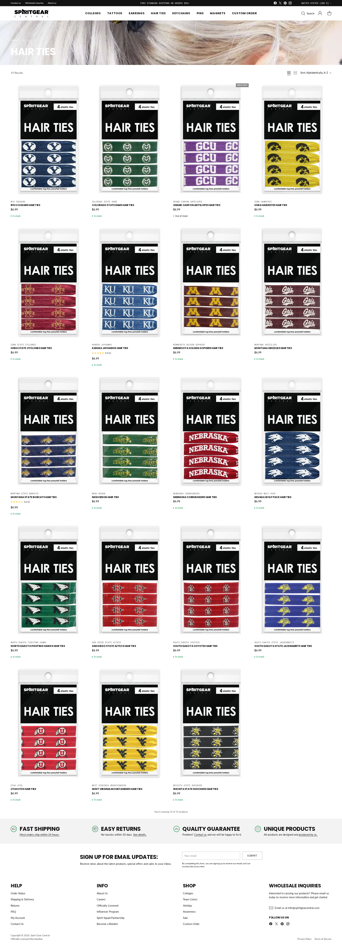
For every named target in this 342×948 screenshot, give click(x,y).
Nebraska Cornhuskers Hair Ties (195, 497)
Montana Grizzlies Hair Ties (273, 348)
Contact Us (17, 923)
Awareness (189, 911)
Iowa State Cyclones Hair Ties (31, 348)
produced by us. (308, 834)
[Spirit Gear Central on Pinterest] (285, 3)
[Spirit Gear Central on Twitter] (280, 3)
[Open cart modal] (329, 13)
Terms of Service (322, 939)
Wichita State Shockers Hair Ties (195, 789)
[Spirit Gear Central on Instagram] (290, 3)
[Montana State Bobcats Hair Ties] (49, 431)
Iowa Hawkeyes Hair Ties (270, 205)
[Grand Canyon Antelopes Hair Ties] (211, 139)
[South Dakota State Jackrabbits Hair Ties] (292, 580)
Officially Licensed (107, 905)
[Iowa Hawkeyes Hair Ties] (292, 139)
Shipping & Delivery (22, 899)
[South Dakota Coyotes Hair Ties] (211, 580)
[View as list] (295, 73)
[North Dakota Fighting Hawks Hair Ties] (49, 580)
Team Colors (190, 899)
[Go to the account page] (320, 13)
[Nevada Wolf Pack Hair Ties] (292, 431)
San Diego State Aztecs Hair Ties (114, 646)
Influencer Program (108, 911)
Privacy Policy (304, 939)
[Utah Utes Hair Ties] (49, 723)
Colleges (188, 893)
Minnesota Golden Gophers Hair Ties (198, 348)
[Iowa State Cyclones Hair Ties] (49, 282)
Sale (185, 917)
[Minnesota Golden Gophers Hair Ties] (211, 282)
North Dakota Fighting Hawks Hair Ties (38, 646)
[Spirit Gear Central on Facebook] (275, 3)
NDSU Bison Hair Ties (105, 497)
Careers (101, 899)
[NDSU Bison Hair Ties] (130, 431)
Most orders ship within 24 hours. (39, 834)
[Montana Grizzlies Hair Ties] (292, 282)
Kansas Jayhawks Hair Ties (110, 348)
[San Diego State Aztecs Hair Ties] (130, 580)
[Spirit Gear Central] (32, 13)
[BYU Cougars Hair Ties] (49, 139)
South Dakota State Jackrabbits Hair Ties (283, 646)
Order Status (18, 893)
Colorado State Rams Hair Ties (113, 205)
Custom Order (191, 923)
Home (14, 40)
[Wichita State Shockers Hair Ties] (211, 723)
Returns (15, 905)
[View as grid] (289, 73)
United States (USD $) (315, 3)
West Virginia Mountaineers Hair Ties (117, 789)
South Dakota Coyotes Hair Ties (195, 646)
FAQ (13, 911)
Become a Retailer (107, 923)
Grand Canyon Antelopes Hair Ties (196, 205)
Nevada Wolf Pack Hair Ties (272, 497)
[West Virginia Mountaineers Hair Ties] (130, 723)
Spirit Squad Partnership (110, 917)
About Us (102, 893)
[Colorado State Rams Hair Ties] (130, 139)
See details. (140, 834)
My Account (18, 917)
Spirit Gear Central (40, 935)
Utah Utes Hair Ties (23, 789)
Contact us (200, 834)
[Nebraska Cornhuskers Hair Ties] (211, 431)
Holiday (187, 905)
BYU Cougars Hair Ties (25, 205)
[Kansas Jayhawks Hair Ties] (130, 282)
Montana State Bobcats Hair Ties (34, 497)
